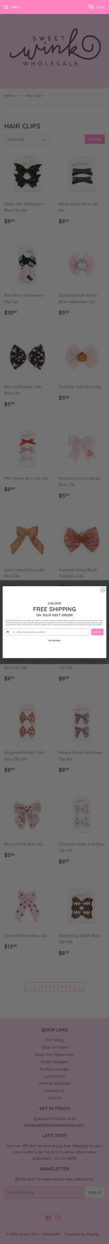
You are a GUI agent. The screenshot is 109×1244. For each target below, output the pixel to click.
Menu (16, 7)
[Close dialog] (103, 589)
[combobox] (10, 632)
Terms (100, 625)
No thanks (54, 640)
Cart (100, 7)
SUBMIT (97, 632)
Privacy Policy (91, 625)
